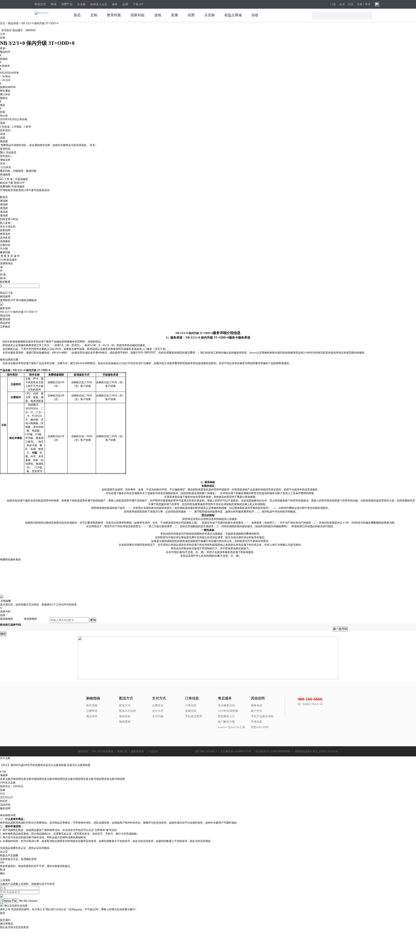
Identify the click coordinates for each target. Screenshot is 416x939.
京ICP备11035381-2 (206, 751)
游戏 (157, 15)
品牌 (125, 4)
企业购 (81, 4)
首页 (3, 23)
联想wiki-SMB (260, 727)
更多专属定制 (8, 226)
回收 (255, 15)
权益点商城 (233, 15)
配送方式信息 (127, 710)
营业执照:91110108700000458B (272, 751)
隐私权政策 (137, 751)
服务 (115, 4)
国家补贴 (138, 15)
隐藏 (2, 789)
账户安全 (256, 710)
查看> (93, 145)
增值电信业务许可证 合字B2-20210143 (316, 751)
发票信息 (190, 710)
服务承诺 (256, 705)
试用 (191, 15)
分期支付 (157, 705)
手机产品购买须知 (262, 716)
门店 (333, 4)
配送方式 (124, 705)
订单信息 (190, 705)
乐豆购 (209, 15)
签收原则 (124, 716)
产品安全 (153, 751)
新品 (77, 15)
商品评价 (92, 716)
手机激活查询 (193, 716)
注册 (359, 4)
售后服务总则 (226, 705)
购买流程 (92, 705)
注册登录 (92, 710)
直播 (174, 15)
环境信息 (256, 721)
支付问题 (157, 716)
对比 (2, 793)
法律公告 (122, 751)
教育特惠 (114, 15)
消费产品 (66, 4)
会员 (342, 4)
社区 (351, 4)
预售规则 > (6, 130)
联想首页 (40, 4)
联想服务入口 (226, 716)
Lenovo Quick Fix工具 (231, 727)
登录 (367, 4)
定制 (93, 15)
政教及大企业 (98, 4)
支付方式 (157, 710)
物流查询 (124, 721)
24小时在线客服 (228, 710)
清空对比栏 (6, 797)
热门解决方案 (226, 721)
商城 (53, 4)
